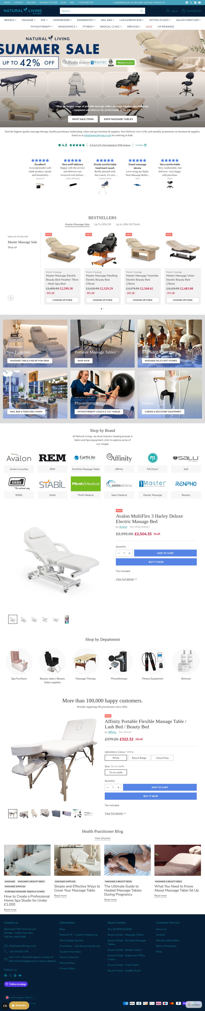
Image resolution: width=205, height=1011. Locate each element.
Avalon (123, 526)
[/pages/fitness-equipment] (170, 395)
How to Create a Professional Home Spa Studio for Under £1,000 (27, 900)
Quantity (121, 546)
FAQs (159, 951)
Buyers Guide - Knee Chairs (123, 964)
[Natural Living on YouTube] (199, 3)
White (115, 757)
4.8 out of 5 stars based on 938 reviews (110, 145)
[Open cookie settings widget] (5, 1006)
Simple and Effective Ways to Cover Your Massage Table (77, 888)
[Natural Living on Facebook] (186, 3)
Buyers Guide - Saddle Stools (124, 970)
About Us (161, 929)
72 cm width (116, 772)
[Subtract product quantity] (118, 553)
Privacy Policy (67, 968)
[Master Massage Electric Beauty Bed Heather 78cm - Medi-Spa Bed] (62, 250)
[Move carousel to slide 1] (101, 308)
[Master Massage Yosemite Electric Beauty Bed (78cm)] (142, 250)
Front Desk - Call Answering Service (80, 945)
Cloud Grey (162, 757)
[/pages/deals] (102, 78)
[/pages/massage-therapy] (170, 344)
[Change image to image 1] (12, 619)
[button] (100, 193)
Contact (160, 934)
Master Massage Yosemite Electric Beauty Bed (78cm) (142, 280)
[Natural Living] (23, 10)
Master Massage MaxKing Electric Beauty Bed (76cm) (102, 280)
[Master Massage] (11, 298)
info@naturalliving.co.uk (97, 135)
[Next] (200, 268)
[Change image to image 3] (34, 619)
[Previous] (5, 268)
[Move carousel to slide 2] (103, 308)
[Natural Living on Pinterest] (195, 3)
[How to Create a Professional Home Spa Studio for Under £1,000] (27, 860)
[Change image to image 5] (55, 619)
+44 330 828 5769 (18, 951)
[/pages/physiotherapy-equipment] (102, 395)
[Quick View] (76, 235)
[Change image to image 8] (88, 813)
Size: (114, 766)
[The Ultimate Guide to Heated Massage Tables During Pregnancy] (127, 860)
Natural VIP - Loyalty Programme (79, 934)
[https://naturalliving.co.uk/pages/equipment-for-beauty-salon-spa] (35, 344)
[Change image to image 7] (77, 813)
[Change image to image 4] (45, 619)
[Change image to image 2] (23, 619)
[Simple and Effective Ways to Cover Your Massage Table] (77, 860)
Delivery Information (167, 940)
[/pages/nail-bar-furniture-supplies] (35, 395)
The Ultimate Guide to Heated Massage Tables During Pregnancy (123, 890)
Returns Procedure (166, 945)
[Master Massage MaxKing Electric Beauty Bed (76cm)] (102, 250)
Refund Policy (67, 962)
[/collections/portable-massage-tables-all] (102, 344)
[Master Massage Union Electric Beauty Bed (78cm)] (182, 250)
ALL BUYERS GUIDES (120, 929)
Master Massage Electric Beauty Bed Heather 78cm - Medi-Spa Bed (62, 280)
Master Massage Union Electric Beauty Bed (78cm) (180, 280)
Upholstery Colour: (119, 751)
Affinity (112, 732)
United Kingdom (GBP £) (20, 997)
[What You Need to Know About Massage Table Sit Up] (177, 860)
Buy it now (156, 561)
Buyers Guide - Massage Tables (125, 934)
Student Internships (70, 951)
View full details (125, 579)
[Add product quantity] (129, 553)
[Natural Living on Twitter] (191, 3)
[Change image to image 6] (66, 619)
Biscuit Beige (139, 757)
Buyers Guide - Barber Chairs (124, 949)
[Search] (142, 11)
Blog (62, 929)
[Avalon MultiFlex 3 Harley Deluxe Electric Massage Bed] (59, 560)
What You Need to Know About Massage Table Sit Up (176, 888)
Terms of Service (69, 957)
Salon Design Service (71, 940)
